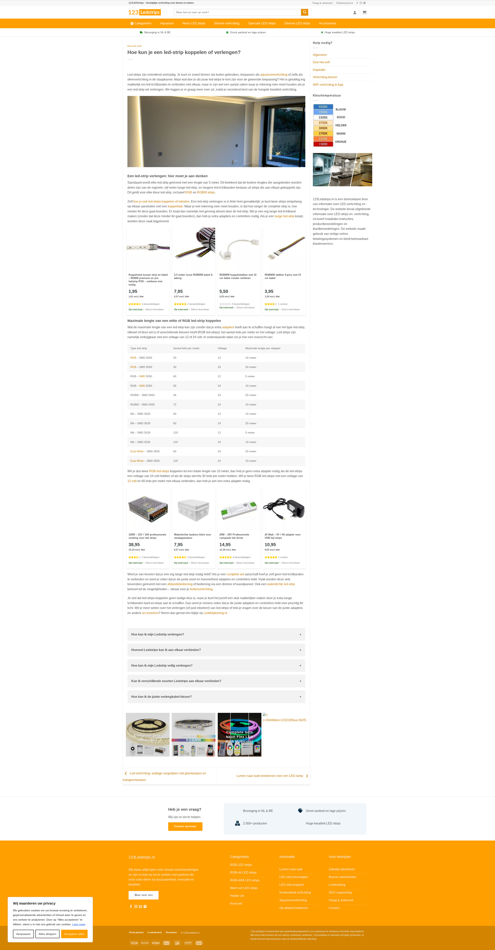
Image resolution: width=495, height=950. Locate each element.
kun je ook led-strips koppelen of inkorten (161, 201)
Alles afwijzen (47, 933)
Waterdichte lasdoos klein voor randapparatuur (192, 536)
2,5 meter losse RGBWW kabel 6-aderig (193, 276)
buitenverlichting (201, 589)
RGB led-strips (159, 471)
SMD (142, 376)
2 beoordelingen (196, 304)
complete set (235, 574)
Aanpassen (23, 933)
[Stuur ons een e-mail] (140, 906)
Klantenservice (344, 3)
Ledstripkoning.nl (215, 613)
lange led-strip (284, 216)
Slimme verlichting (226, 23)
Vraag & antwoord (322, 3)
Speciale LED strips (262, 23)
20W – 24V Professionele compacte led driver (234, 536)
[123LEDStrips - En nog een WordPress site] (148, 12)
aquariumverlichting (273, 74)
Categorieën (142, 23)
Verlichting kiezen (325, 77)
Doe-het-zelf (134, 46)
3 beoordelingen (196, 557)
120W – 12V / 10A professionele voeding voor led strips (147, 536)
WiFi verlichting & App (328, 84)
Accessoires (327, 23)
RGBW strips (206, 192)
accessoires (150, 613)
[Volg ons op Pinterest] (364, 3)
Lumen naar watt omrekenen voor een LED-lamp (270, 776)
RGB (188, 192)
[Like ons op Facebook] (357, 3)
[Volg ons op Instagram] (361, 3)
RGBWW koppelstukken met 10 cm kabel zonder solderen (237, 276)
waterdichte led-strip (281, 584)
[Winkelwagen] (364, 12)
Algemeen (320, 54)
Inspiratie (319, 69)
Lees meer (78, 924)
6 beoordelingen (151, 304)
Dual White (137, 451)
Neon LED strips (194, 23)
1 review (282, 304)
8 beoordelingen (241, 557)
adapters (228, 327)
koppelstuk (175, 206)
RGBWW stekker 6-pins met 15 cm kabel (283, 276)
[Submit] (304, 12)
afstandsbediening (180, 584)
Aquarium (167, 23)
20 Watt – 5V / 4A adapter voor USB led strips (283, 536)
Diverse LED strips (297, 23)
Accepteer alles (74, 933)
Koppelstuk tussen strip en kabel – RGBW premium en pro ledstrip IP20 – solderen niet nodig (148, 279)
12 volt (132, 481)
